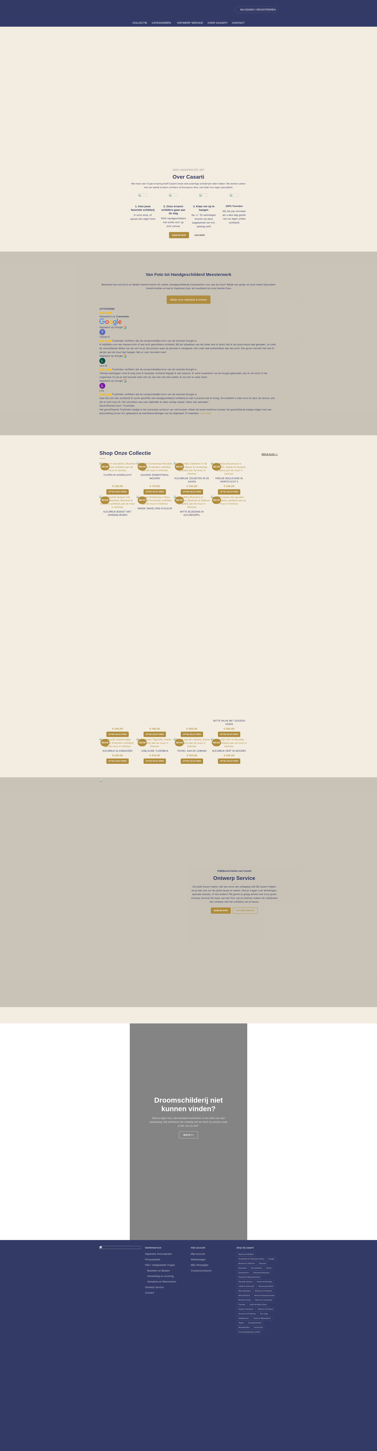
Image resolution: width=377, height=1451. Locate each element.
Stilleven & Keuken (265, 1309)
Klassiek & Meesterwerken (249, 1277)
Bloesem (262, 1263)
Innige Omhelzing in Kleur (155, 508)
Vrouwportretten (254, 1323)
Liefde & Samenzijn (246, 1286)
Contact (149, 1292)
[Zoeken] (100, 23)
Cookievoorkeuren (201, 1270)
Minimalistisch (244, 1295)
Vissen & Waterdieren (262, 1318)
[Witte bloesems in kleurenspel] (192, 502)
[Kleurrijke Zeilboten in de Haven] (192, 468)
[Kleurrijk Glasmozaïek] (117, 743)
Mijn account (198, 1253)
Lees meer (205, 413)
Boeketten (242, 1268)
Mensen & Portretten (263, 1291)
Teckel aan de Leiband (192, 750)
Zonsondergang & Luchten (249, 1332)
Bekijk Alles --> (270, 454)
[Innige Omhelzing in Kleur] (155, 500)
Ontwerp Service (245, 910)
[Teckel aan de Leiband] (192, 743)
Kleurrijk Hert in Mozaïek (229, 750)
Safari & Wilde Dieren (258, 1304)
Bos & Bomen (256, 1268)
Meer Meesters (244, 1291)
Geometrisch (243, 1272)
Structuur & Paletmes (247, 1314)
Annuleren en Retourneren (161, 1281)
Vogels (241, 1323)
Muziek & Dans (244, 1300)
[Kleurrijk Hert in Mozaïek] (229, 743)
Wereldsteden (244, 1327)
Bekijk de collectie (33, 87)
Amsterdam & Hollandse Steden (251, 1259)
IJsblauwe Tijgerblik (154, 750)
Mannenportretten (265, 1286)
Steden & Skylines (245, 1309)
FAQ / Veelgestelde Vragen (160, 1264)
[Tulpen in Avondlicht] (117, 467)
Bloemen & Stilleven (246, 1263)
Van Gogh (264, 1314)
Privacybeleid (152, 1259)
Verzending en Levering (160, 1276)
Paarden (241, 1304)
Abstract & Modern (246, 1254)
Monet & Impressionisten (264, 1295)
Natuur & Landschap (263, 1300)
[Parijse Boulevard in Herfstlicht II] (229, 468)
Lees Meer (199, 235)
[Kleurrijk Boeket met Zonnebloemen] (117, 502)
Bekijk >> (188, 1135)
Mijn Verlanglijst (199, 1264)
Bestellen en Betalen (158, 1270)
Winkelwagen (198, 1259)
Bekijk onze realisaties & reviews (188, 299)
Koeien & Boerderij (264, 1282)
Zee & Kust (258, 1327)
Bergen (271, 1259)
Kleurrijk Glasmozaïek (118, 750)
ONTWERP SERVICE (65, 87)
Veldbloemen (243, 1318)
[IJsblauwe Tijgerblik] (155, 743)
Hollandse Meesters (261, 1272)
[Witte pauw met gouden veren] (229, 606)
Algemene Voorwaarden (158, 1253)
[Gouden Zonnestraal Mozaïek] (155, 467)
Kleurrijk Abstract (245, 1282)
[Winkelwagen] (276, 23)
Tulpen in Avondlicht (117, 474)
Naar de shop (179, 235)
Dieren (269, 1268)
